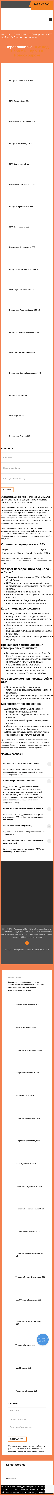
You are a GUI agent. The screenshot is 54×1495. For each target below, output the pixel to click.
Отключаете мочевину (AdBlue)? (26, 826)
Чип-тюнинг (21, 34)
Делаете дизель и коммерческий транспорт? (26, 808)
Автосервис (6, 34)
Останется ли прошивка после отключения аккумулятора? (26, 841)
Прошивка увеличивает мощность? (26, 781)
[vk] (27, 943)
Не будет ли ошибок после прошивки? (26, 763)
